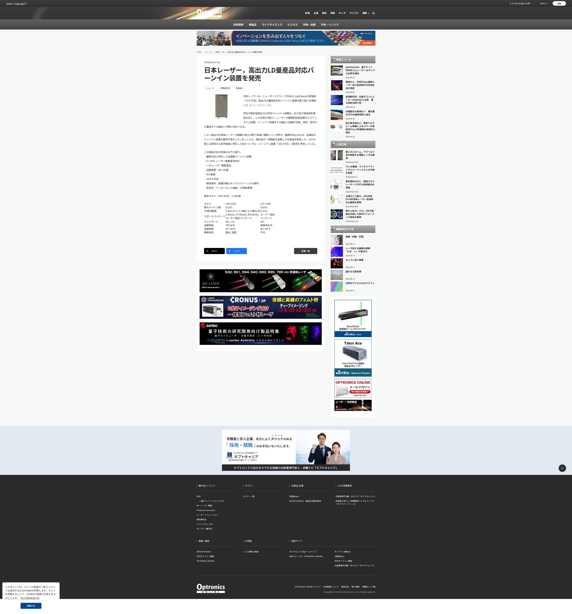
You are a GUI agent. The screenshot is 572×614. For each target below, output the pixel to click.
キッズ (342, 12)
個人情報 (355, 586)
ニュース (208, 52)
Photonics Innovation (206, 510)
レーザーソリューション (207, 514)
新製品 (239, 88)
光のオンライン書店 (205, 556)
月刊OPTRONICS (204, 551)
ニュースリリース (260, 105)
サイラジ (354, 12)
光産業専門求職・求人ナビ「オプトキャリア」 (355, 496)
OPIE (199, 496)
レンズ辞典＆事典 (250, 551)
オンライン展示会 (204, 528)
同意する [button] (31, 606)
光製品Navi (294, 496)
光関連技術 (225, 88)
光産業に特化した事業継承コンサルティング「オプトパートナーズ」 (354, 502)
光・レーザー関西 (204, 505)
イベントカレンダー (521, 3)
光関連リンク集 (368, 586)
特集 (332, 12)
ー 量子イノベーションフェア (210, 500)
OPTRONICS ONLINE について (308, 586)
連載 (364, 12)
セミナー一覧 (249, 496)
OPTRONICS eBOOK (205, 560)
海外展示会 (201, 519)
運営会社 (345, 586)
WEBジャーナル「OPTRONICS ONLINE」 (306, 556)
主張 (316, 12)
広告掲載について (331, 586)
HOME (199, 52)
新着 (307, 12)
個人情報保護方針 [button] (30, 598)
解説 (324, 12)
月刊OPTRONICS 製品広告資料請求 (305, 500)
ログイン (543, 3)
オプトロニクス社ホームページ (302, 551)
